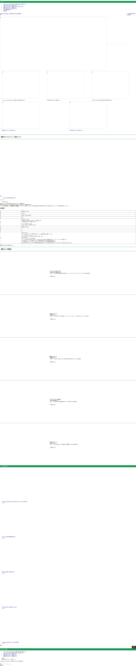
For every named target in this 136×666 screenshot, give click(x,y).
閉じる (1, 665)
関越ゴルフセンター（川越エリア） (10, 656)
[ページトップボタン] (0, 663)
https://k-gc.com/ (5, 201)
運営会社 (5, 10)
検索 (1, 645)
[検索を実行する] (10, 664)
